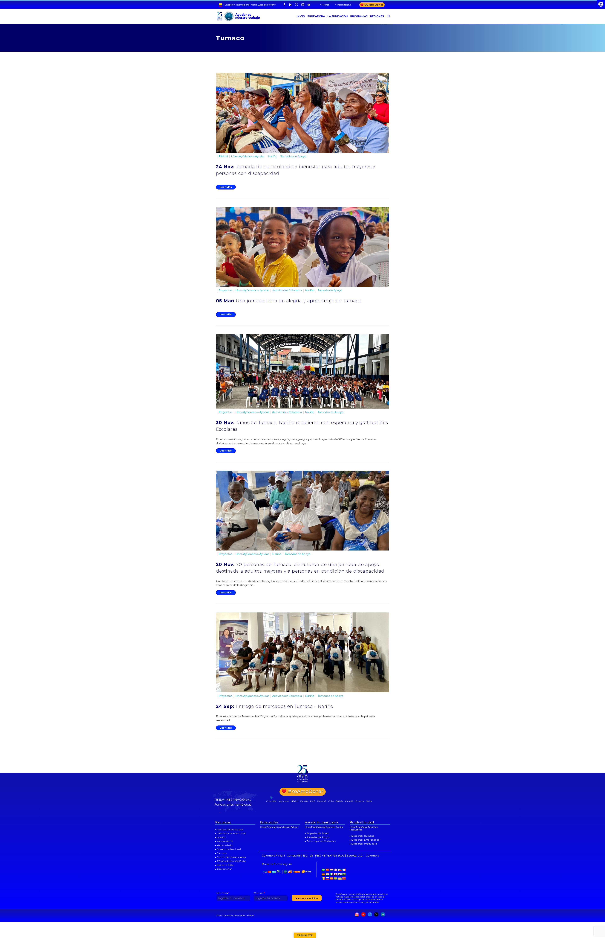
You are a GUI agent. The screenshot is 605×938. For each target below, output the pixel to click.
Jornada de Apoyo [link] (330, 290)
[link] (601, 4)
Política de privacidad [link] (230, 829)
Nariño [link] (272, 156)
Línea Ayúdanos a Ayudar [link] (248, 156)
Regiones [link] (377, 16)
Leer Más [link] (226, 187)
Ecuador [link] (359, 801)
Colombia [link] (271, 801)
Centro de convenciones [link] (231, 857)
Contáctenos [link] (224, 869)
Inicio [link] (301, 16)
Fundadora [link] (316, 16)
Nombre (222, 893)
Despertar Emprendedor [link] (366, 839)
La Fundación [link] (337, 16)
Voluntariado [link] (224, 845)
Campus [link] (222, 853)
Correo (259, 893)
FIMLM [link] (223, 156)
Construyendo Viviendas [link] (321, 841)
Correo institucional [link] (229, 849)
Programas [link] (359, 16)
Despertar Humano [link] (362, 835)
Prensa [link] (325, 4)
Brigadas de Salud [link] (317, 833)
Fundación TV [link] (225, 841)
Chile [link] (331, 801)
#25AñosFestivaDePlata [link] (231, 861)
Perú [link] (312, 801)
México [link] (294, 801)
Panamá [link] (321, 801)
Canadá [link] (349, 801)
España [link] (304, 801)
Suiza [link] (369, 801)
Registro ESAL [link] (225, 865)
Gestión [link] (221, 837)
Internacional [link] (344, 4)
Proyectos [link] (225, 290)
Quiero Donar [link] (373, 4)
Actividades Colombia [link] (287, 290)
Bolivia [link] (339, 801)
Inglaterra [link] (284, 801)
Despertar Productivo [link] (364, 843)
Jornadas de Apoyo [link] (293, 156)
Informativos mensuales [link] (231, 833)
